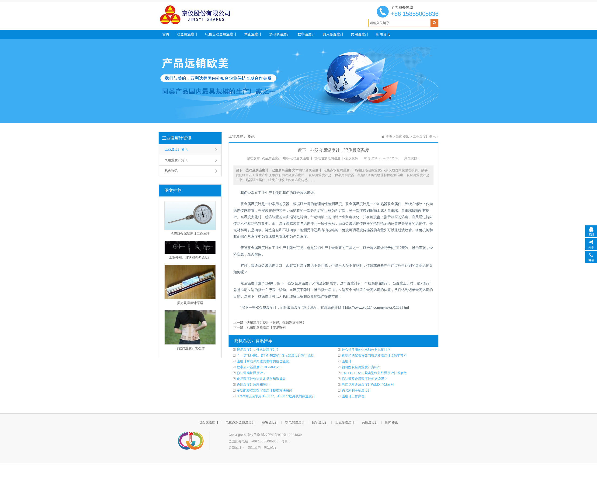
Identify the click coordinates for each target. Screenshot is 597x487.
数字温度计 (306, 34)
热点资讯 (171, 171)
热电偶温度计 (279, 34)
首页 (165, 34)
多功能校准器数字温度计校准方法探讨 (264, 390)
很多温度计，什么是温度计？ (257, 349)
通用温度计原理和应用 (252, 384)
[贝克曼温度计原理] (190, 282)
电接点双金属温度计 (221, 34)
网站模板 (270, 448)
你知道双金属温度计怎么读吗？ (364, 379)
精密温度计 (253, 34)
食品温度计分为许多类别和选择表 (261, 379)
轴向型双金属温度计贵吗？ (361, 367)
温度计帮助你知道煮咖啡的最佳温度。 (264, 361)
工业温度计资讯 (176, 138)
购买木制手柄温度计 (356, 390)
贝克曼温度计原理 (190, 303)
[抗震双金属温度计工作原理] (190, 215)
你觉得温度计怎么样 (190, 348)
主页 (389, 136)
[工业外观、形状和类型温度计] (190, 247)
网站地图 (254, 448)
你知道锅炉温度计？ (251, 373)
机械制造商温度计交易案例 (266, 327)
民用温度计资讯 (176, 160)
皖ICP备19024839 (288, 435)
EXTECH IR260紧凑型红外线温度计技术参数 (374, 373)
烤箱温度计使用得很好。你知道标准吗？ (275, 322)
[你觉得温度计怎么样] (190, 327)
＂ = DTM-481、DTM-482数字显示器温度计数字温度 (275, 355)
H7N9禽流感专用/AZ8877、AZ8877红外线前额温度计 (275, 396)
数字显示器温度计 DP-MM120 (258, 367)
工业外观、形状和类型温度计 (190, 257)
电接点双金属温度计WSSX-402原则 (367, 384)
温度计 (346, 361)
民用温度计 (359, 34)
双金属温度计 (187, 34)
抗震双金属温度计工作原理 (190, 233)
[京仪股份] (205, 15)
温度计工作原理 (352, 396)
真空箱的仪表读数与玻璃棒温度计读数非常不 (374, 355)
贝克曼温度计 (333, 34)
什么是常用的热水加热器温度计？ (366, 349)
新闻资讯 (383, 34)
